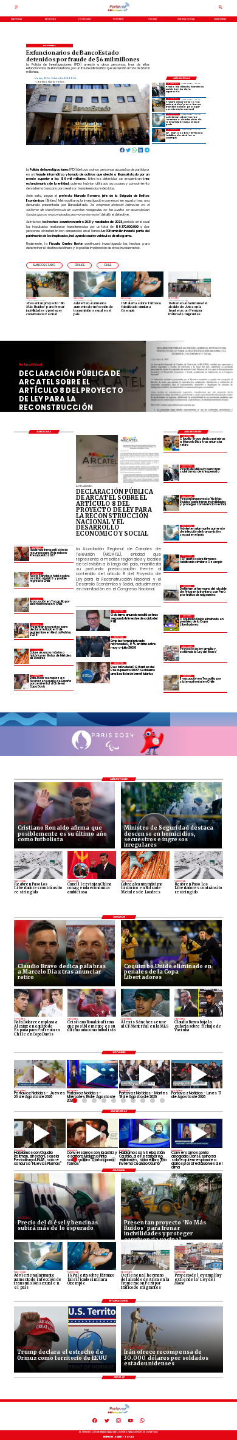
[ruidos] (158, 104)
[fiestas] (21, 630)
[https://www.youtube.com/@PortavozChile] (131, 1422)
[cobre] (21, 656)
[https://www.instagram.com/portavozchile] (118, 1422)
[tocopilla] (171, 683)
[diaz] (171, 443)
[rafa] (21, 682)
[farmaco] (158, 135)
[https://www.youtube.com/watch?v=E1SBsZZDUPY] (92, 1133)
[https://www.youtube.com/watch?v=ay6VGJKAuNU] (196, 1133)
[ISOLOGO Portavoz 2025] (119, 11)
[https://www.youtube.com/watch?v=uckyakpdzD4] (196, 1074)
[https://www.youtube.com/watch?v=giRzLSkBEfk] (39, 1074)
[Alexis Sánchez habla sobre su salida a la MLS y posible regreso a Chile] (21, 579)
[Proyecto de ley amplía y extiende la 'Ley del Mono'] (171, 653)
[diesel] (158, 89)
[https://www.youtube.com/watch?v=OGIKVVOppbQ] (92, 1074)
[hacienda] (21, 554)
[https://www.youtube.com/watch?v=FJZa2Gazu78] (39, 1133)
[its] (158, 120)
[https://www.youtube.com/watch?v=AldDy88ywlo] (144, 1133)
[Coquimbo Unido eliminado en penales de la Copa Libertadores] (171, 622)
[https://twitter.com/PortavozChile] (107, 1422)
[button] (44, 265)
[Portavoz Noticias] (16, 9)
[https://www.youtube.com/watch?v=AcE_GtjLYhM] (144, 1074)
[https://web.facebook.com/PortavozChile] (95, 1422)
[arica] (171, 593)
